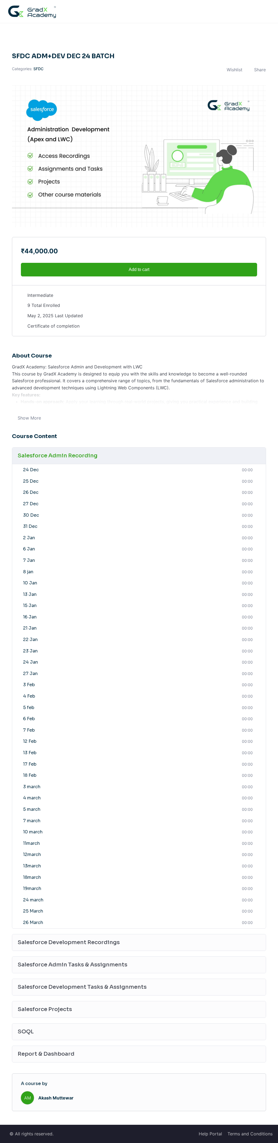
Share (260, 69)
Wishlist (234, 69)
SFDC (38, 68)
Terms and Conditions (250, 1133)
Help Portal (210, 1133)
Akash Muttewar (56, 1098)
